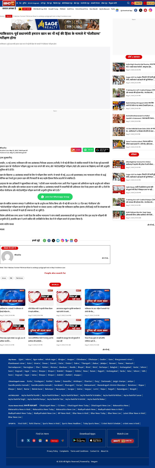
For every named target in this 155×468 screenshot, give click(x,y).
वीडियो (134, 154)
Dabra (76, 363)
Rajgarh (101, 371)
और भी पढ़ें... (105, 258)
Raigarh (111, 389)
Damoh (53, 363)
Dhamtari (88, 381)
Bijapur (141, 385)
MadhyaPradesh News (87, 409)
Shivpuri (51, 371)
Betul (95, 367)
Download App (127, 10)
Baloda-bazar (37, 389)
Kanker (57, 381)
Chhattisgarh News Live (100, 405)
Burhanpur (103, 367)
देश (20, 3)
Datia (60, 363)
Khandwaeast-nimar (16, 363)
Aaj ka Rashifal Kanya (36, 399)
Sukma (79, 389)
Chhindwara (81, 359)
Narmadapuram (14, 367)
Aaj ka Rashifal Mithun (112, 395)
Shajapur (69, 371)
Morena (53, 367)
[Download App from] (79, 441)
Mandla (72, 367)
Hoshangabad (125, 367)
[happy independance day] (55, 29)
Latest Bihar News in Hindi (134, 413)
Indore (28, 359)
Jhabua (95, 363)
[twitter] (28, 440)
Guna (110, 359)
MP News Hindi (64, 413)
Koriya (79, 385)
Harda (135, 367)
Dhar (38, 367)
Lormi (95, 389)
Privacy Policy (52, 451)
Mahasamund (89, 385)
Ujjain (21, 359)
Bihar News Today (98, 413)
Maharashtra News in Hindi (19, 409)
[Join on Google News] (71, 240)
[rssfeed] (46, 440)
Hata (129, 371)
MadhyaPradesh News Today (19, 413)
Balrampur (49, 389)
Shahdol (60, 371)
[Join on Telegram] (58, 240)
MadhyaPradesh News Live (44, 413)
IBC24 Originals (33, 3)
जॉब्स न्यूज (104, 3)
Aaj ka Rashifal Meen (50, 395)
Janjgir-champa (119, 381)
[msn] (62, 440)
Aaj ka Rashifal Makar (96, 399)
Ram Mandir (94, 9)
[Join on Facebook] (49, 240)
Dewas (45, 363)
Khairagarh (69, 385)
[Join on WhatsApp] (44, 240)
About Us (104, 451)
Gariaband (58, 385)
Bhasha (3, 148)
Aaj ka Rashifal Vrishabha (90, 395)
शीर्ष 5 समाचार (134, 57)
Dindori (69, 363)
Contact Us (94, 451)
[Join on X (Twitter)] (53, 240)
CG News (61, 405)
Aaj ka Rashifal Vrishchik (75, 399)
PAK (11, 278)
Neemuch (129, 363)
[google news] (117, 10)
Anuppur (70, 359)
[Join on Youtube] (76, 240)
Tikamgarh (85, 363)
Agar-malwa (38, 359)
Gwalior (103, 359)
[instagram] (150, 10)
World (9, 16)
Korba (29, 381)
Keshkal (49, 381)
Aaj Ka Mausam (104, 9)
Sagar (27, 371)
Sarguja (88, 389)
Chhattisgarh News (47, 405)
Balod (19, 389)
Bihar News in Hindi (80, 413)
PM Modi (62, 9)
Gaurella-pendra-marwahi (18, 385)
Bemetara (132, 385)
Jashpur (131, 381)
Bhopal (80, 367)
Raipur (103, 389)
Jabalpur (103, 363)
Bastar (26, 389)
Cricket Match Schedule (110, 423)
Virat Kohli (22, 423)
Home (2, 16)
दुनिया (24, 3)
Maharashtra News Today (43, 409)
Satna (34, 371)
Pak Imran (19, 278)
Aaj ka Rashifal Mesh (69, 395)
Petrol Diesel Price (82, 9)
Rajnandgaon (122, 389)
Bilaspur (11, 389)
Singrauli (18, 371)
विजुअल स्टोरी (113, 3)
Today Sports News (91, 423)
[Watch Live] (123, 443)
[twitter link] (140, 10)
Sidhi (144, 371)
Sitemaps (54, 441)
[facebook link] (135, 10)
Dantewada (106, 381)
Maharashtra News (120, 405)
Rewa (85, 371)
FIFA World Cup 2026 (40, 9)
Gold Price (70, 9)
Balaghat (113, 367)
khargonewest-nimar (123, 359)
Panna (120, 363)
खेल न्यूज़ (76, 3)
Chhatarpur (92, 359)
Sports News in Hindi (51, 423)
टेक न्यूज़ (49, 3)
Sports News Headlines (71, 423)
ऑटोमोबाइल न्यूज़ (67, 3)
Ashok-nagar (50, 359)
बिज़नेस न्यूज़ (56, 3)
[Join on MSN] (67, 240)
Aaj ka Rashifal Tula (55, 399)
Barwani (112, 363)
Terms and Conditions (79, 451)
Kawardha (67, 381)
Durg (97, 381)
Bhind (88, 367)
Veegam (94, 461)
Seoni (10, 371)
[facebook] (22, 440)
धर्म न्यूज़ (43, 3)
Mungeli (133, 389)
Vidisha (78, 371)
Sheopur (42, 371)
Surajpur (71, 389)
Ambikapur (77, 381)
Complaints (64, 451)
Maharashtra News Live (65, 409)
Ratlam (45, 367)
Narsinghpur (28, 367)
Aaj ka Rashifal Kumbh (30, 395)
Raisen (92, 371)
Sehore (143, 367)
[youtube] (145, 10)
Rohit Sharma (34, 423)
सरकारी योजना (95, 3)
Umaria (37, 363)
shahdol (60, 375)
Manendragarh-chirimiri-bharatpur (111, 385)
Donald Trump (53, 9)
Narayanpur (60, 389)
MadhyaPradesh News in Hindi (110, 409)
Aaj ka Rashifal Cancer (133, 395)
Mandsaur (63, 367)
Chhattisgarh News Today (78, 405)
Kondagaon (39, 381)
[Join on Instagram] (62, 240)
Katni (29, 363)
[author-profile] (7, 257)
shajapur (77, 375)
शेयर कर (90, 150)
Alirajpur (61, 359)
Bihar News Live (114, 413)
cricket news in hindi (131, 423)
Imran (4, 278)
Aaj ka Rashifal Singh (16, 399)
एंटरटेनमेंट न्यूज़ (85, 3)
